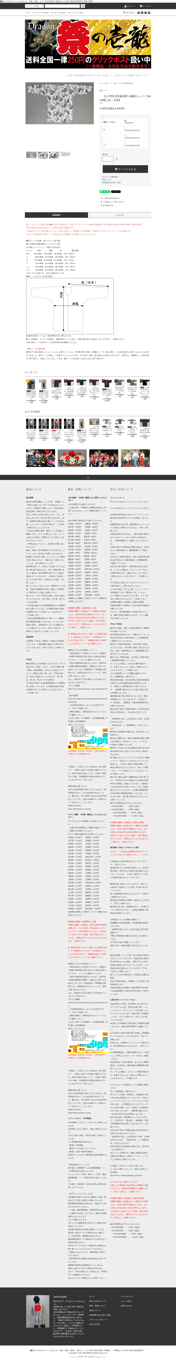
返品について (106, 180)
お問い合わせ (130, 13)
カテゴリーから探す (42, 13)
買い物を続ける (108, 205)
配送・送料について (97, 1306)
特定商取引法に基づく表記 (111, 182)
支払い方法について (97, 1301)
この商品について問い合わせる (113, 202)
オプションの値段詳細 (110, 177)
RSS (91, 1324)
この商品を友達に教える (111, 198)
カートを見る (126, 1301)
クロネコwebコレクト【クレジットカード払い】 (130, 508)
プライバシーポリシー (98, 1320)
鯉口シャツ (108, 83)
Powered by (75, 1357)
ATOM (97, 1324)
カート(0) (146, 6)
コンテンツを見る (77, 13)
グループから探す (60, 13)
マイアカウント (127, 1296)
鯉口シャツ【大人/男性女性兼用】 (123, 83)
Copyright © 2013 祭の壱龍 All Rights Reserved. (88, 1353)
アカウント (131, 6)
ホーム (28, 13)
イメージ (120, 215)
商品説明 (56, 215)
